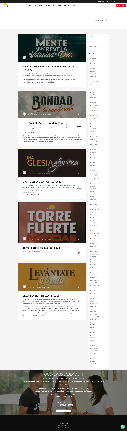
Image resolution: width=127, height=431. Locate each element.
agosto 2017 (93, 319)
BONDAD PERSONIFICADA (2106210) (45, 123)
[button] (123, 427)
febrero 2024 (93, 136)
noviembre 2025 (94, 81)
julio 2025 (92, 92)
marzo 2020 (93, 241)
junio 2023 (92, 157)
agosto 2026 (93, 58)
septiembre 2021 (94, 209)
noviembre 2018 (94, 280)
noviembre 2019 (94, 251)
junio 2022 (92, 186)
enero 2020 (93, 246)
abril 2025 (92, 100)
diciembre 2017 (94, 309)
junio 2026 (92, 63)
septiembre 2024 (94, 118)
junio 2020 (92, 238)
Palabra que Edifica (47, 114)
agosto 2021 (93, 212)
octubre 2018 (93, 282)
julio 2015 (92, 358)
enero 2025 (93, 107)
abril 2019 (92, 267)
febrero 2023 (93, 167)
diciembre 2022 (94, 170)
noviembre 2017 (94, 311)
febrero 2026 (93, 73)
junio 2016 (92, 335)
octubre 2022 (93, 175)
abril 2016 (92, 340)
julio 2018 (92, 290)
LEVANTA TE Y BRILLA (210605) (41, 295)
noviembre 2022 (94, 173)
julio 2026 (92, 60)
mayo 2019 (93, 264)
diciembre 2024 (94, 110)
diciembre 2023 (94, 141)
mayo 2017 (93, 327)
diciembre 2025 (94, 79)
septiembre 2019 (94, 254)
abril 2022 (92, 191)
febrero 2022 (93, 196)
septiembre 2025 (94, 87)
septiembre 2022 (94, 178)
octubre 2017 (93, 314)
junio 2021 (92, 217)
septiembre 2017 (94, 316)
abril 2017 (92, 329)
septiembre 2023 (94, 149)
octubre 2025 (93, 84)
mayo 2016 (93, 337)
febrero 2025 (93, 105)
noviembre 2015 (94, 348)
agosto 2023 (93, 152)
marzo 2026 (93, 71)
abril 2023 (92, 162)
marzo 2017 (93, 332)
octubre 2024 (93, 115)
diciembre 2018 (94, 277)
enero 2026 (93, 76)
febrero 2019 (93, 272)
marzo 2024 (93, 134)
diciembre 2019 (94, 248)
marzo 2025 (93, 102)
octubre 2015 (93, 350)
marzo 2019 (93, 269)
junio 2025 (92, 94)
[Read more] (79, 76)
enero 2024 (93, 139)
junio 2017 (92, 324)
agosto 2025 (93, 89)
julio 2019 (92, 259)
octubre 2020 (93, 230)
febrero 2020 (93, 243)
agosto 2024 (93, 120)
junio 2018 (92, 293)
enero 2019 (93, 275)
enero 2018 (93, 306)
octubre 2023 (93, 147)
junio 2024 (92, 126)
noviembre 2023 (94, 144)
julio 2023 (92, 154)
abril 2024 (92, 131)
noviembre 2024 (94, 113)
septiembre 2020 (94, 233)
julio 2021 (92, 215)
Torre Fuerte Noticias (46, 239)
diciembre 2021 (94, 201)
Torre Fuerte (30, 56)
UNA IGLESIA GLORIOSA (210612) (43, 181)
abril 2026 (92, 68)
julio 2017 (92, 322)
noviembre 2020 (94, 228)
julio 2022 (92, 183)
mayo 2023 (93, 160)
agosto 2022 (93, 181)
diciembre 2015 (94, 345)
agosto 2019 (93, 256)
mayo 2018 (93, 296)
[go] (106, 36)
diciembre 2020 (94, 225)
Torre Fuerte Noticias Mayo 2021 (42, 247)
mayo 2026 (93, 66)
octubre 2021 (93, 207)
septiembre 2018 (94, 285)
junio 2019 (92, 262)
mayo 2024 (93, 128)
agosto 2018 (93, 288)
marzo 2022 (93, 194)
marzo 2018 (93, 301)
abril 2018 (92, 298)
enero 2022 (93, 199)
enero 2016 (93, 343)
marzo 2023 (93, 165)
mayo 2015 (93, 363)
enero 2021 (93, 222)
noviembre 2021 (94, 204)
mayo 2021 (93, 220)
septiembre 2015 (94, 353)
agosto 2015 (93, 356)
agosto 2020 (93, 235)
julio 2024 (92, 123)
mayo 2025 (93, 97)
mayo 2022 (93, 188)
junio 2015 (92, 361)
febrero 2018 (93, 303)
